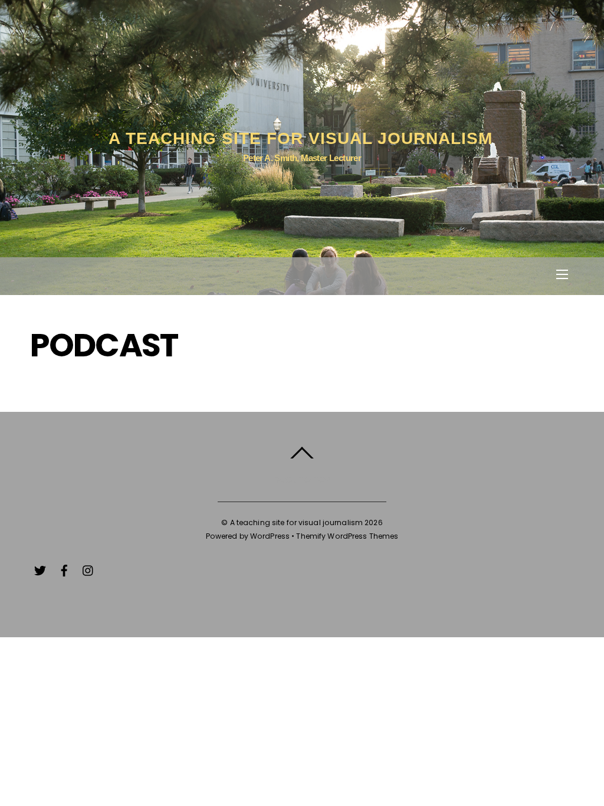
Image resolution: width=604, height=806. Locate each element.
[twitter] (40, 569)
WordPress (270, 536)
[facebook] (64, 569)
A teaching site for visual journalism (296, 522)
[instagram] (88, 569)
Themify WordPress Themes (347, 536)
